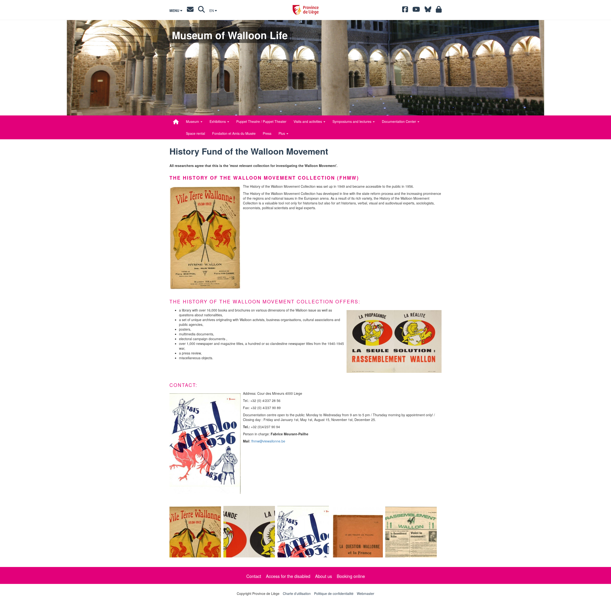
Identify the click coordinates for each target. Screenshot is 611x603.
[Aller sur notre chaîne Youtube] (416, 10)
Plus (282, 133)
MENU (174, 10)
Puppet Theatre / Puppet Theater (261, 121)
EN (212, 10)
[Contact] (190, 10)
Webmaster (365, 593)
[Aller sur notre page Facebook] (405, 10)
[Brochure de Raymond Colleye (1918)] (357, 531)
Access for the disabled (288, 576)
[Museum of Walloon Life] (175, 121)
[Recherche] (201, 10)
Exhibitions (218, 121)
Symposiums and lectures (352, 121)
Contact (253, 576)
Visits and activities (308, 121)
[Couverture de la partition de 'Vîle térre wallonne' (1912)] (195, 531)
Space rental (195, 133)
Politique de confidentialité (333, 593)
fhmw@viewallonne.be (268, 441)
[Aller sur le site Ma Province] (439, 10)
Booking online (351, 576)
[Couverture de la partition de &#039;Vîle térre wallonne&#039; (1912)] (205, 237)
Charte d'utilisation (297, 593)
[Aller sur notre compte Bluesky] (428, 10)
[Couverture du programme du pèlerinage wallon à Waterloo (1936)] (205, 443)
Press (267, 133)
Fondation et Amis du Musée (234, 133)
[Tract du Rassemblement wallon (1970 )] (394, 341)
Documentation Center (399, 121)
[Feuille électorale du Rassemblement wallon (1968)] (411, 531)
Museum (193, 121)
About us (323, 576)
